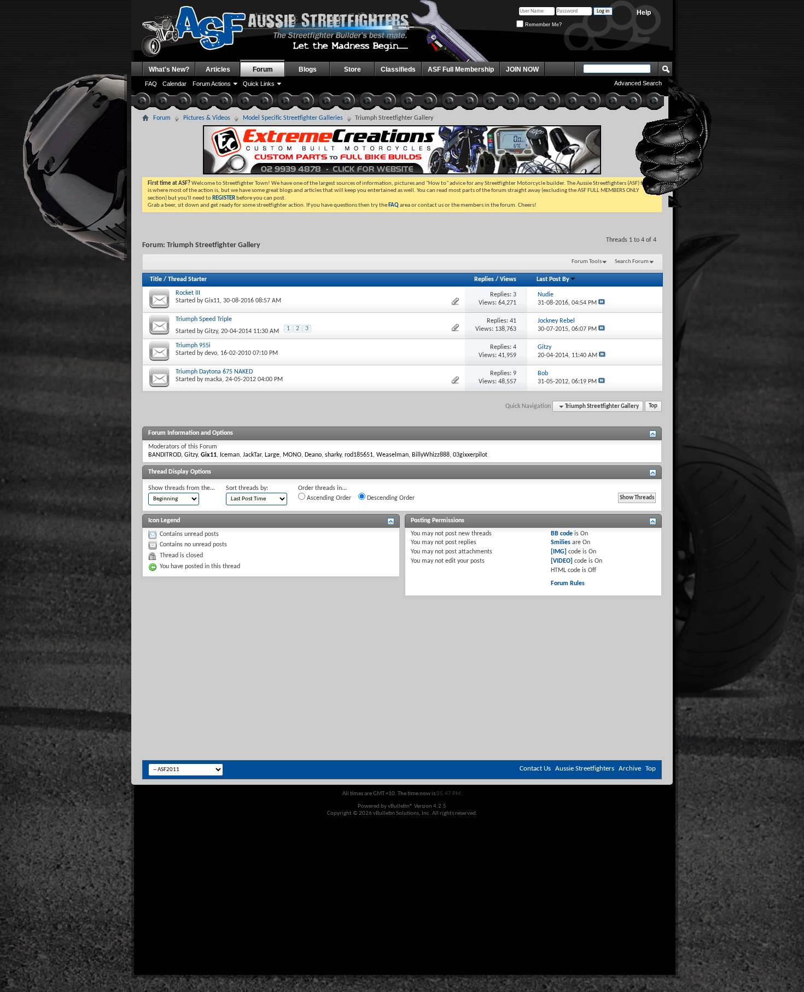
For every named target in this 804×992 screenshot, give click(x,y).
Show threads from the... (181, 488)
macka (213, 379)
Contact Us (535, 768)
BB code (562, 533)
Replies (484, 279)
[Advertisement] (402, 628)
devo (211, 353)
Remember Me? (542, 24)
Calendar (174, 83)
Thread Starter (187, 279)
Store (352, 69)
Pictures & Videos (206, 118)
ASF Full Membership (461, 69)
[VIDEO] (562, 561)
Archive (630, 768)
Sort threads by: (247, 488)
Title (156, 279)
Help (644, 12)
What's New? (169, 69)
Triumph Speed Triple (204, 319)
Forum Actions (212, 83)
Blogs (308, 69)
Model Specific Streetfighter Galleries (293, 118)
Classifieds (398, 69)
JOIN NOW (522, 69)
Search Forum (632, 262)
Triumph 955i (193, 345)
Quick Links (259, 83)
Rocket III (188, 293)
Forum (263, 69)
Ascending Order (328, 498)
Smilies (560, 542)
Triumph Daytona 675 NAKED (214, 372)
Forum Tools (587, 262)
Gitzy (211, 331)
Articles (218, 69)
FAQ (151, 83)
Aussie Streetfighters (584, 768)
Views (508, 279)
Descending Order (390, 498)
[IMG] (559, 551)
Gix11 (212, 300)
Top (653, 407)
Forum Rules (568, 583)
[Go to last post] (601, 303)
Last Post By (553, 279)
